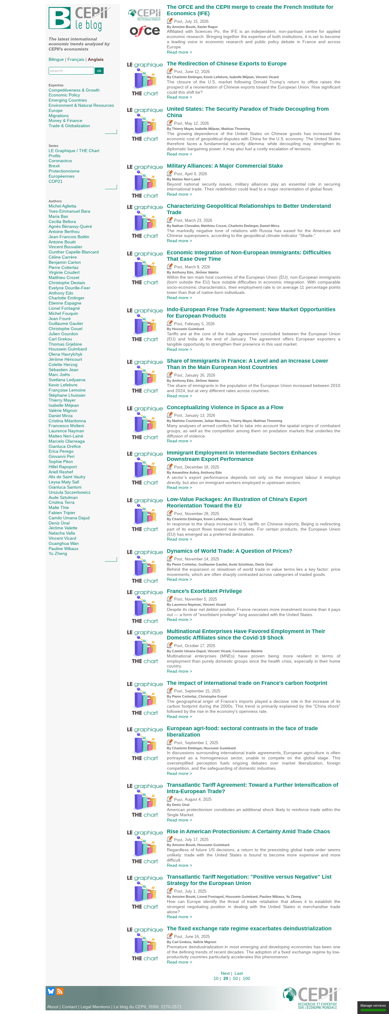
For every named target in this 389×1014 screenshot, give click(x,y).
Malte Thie (59, 507)
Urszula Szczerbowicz (70, 492)
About (52, 1006)
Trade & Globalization (69, 125)
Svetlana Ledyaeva (67, 379)
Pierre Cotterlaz (64, 267)
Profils (54, 155)
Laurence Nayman (66, 430)
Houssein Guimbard (68, 349)
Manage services (373, 1005)
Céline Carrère (63, 257)
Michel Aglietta (62, 206)
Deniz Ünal (59, 523)
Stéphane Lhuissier (67, 395)
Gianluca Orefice (65, 446)
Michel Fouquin (63, 313)
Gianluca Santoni (65, 487)
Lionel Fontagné (64, 308)
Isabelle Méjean (64, 405)
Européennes (61, 176)
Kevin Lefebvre (63, 384)
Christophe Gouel (65, 328)
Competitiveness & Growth (74, 90)
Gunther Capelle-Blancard (74, 251)
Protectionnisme (64, 171)
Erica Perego (61, 451)
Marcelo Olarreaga (67, 441)
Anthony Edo (61, 293)
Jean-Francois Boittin (69, 236)
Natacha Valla (62, 533)
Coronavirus (60, 160)
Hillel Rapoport (63, 466)
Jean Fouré (60, 318)
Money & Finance (65, 120)
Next (225, 973)
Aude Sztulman (63, 497)
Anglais (96, 59)
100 (246, 978)
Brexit (54, 165)
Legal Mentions (95, 1006)
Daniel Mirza (61, 415)
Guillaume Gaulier (66, 323)
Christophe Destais (67, 282)
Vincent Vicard (62, 538)
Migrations (59, 115)
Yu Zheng (58, 553)
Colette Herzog (63, 364)
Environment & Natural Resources (81, 105)
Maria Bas (58, 216)
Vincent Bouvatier (65, 246)
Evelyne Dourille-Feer (69, 287)
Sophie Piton (61, 461)
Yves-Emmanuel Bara (69, 211)
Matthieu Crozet (64, 277)
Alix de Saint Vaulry (67, 476)
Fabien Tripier (62, 512)
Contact (69, 1006)
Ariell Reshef (61, 471)
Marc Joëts (59, 374)
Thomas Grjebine (65, 344)
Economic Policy (64, 94)
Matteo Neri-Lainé (66, 436)
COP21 (56, 181)
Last (239, 973)
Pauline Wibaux (63, 548)
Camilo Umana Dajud (69, 517)
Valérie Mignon (63, 410)
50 (235, 978)
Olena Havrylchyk (65, 354)
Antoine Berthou (64, 231)
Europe (56, 110)
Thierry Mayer (62, 400)
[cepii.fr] (312, 997)
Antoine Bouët (62, 241)
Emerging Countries (68, 100)
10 (216, 978)
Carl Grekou (60, 338)
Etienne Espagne (65, 303)
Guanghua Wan (64, 543)
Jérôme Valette (63, 527)
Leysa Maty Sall (64, 481)
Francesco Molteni (66, 425)
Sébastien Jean (63, 369)
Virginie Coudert (64, 272)
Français (75, 59)
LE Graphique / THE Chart (74, 150)
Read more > (179, 52)
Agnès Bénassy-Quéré (70, 226)
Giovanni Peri (61, 456)
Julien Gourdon (63, 333)
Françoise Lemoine (67, 390)
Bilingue (56, 59)
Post (177, 21)
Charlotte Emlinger (66, 297)
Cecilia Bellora (62, 221)
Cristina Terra (61, 502)
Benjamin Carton (65, 262)
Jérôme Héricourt (65, 359)
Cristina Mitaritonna (67, 420)
